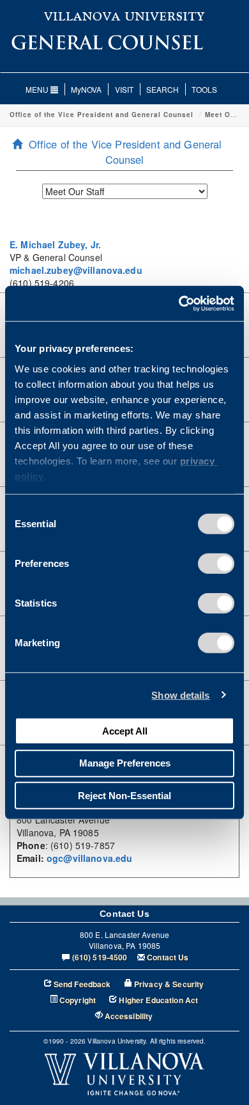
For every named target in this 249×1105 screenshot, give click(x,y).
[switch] (216, 563)
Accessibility (129, 1016)
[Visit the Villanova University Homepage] (124, 16)
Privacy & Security (169, 984)
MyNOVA (86, 89)
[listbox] (124, 191)
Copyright (77, 1000)
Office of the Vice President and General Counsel (101, 114)
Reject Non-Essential (124, 795)
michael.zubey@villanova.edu (76, 270)
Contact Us (167, 957)
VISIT (124, 89)
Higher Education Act (158, 1000)
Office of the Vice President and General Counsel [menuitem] (125, 151)
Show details (180, 694)
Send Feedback (82, 984)
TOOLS (204, 89)
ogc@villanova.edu (89, 858)
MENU (38, 89)
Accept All (124, 730)
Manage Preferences (124, 763)
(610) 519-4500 (100, 957)
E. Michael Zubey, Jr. (55, 244)
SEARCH (162, 89)
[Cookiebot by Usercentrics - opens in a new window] (179, 303)
